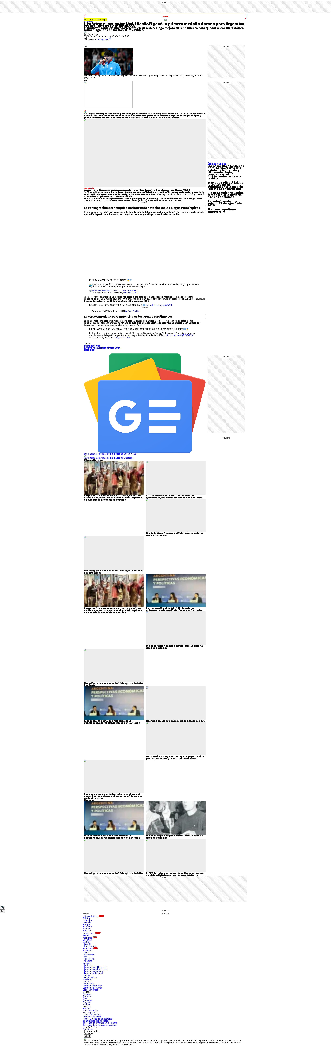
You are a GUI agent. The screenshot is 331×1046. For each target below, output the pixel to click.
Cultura (86, 942)
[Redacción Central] (85, 32)
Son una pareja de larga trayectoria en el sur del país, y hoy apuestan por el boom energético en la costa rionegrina (113, 796)
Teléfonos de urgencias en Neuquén (100, 1025)
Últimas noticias (217, 164)
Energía (86, 924)
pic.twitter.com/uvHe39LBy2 (124, 290)
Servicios (87, 930)
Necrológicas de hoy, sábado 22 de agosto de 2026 (225, 203)
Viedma (86, 1004)
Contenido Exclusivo (92, 986)
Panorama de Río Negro (95, 969)
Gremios (88, 920)
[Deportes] (165, 20)
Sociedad (87, 950)
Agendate (89, 938)
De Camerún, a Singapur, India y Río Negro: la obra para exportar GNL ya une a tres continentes (175, 757)
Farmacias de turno (92, 1017)
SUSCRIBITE (95, 19)
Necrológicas (89, 1012)
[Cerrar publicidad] (2, 907)
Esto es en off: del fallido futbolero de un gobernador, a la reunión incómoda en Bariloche (225, 186)
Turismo (86, 928)
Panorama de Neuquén (95, 967)
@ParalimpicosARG (101, 290)
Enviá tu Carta (90, 977)
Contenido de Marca (92, 988)
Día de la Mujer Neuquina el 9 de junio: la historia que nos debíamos (226, 195)
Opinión (86, 963)
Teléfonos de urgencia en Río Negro (100, 1023)
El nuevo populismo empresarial (222, 210)
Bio (85, 957)
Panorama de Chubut (94, 971)
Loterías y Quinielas (92, 1014)
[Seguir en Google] (85, 111)
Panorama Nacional (93, 973)
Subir (87, 1036)
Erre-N (87, 944)
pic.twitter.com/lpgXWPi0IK (159, 305)
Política (86, 918)
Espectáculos (90, 946)
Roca (85, 998)
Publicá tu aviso (90, 1010)
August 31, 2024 (131, 292)
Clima (86, 952)
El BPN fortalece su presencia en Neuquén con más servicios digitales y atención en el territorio (175, 874)
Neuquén (87, 994)
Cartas (87, 975)
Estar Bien (90, 948)
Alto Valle (87, 996)
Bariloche (87, 1000)
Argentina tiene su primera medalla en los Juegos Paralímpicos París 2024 (137, 190)
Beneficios (88, 1029)
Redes (86, 935)
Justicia (87, 922)
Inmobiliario (88, 983)
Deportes (88, 22)
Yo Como (88, 961)
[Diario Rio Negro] (85, 1038)
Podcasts (87, 981)
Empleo (86, 1008)
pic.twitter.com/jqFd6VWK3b (179, 335)
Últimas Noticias (93, 916)
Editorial (88, 965)
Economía (87, 926)
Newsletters (91, 933)
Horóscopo (89, 954)
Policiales (87, 979)
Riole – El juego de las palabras (97, 1019)
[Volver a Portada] (165, 16)
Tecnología (89, 959)
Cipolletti (87, 1002)
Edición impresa (90, 990)
